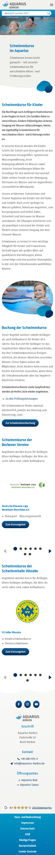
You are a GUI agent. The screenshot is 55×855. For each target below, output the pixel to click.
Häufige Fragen (27, 840)
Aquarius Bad (29, 780)
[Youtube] (36, 704)
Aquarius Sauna (29, 784)
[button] (48, 13)
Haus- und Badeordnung (27, 817)
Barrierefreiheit (27, 845)
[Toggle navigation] (51, 5)
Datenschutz (27, 828)
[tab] (15, 549)
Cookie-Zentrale (28, 851)
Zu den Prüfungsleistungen (22, 398)
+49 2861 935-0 (29, 758)
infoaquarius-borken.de (29, 763)
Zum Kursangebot (16, 524)
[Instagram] (27, 704)
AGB (27, 834)
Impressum (27, 822)
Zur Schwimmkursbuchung (20, 423)
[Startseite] (14, 5)
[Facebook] (19, 704)
